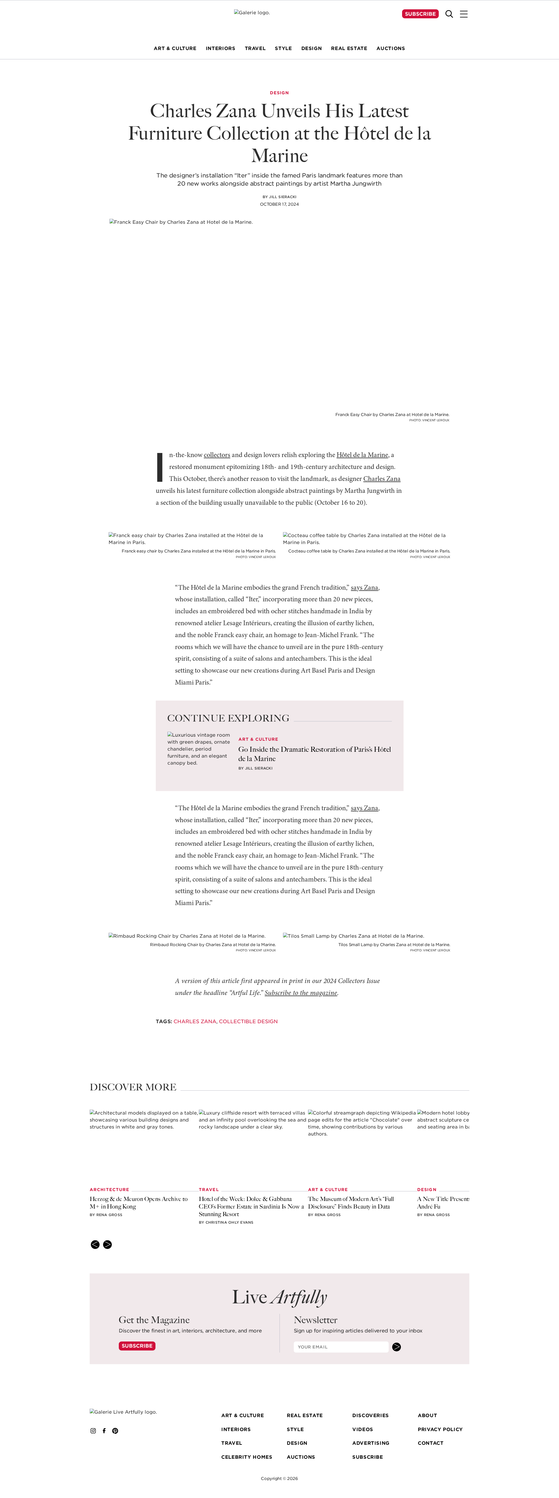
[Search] (449, 14)
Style (295, 1429)
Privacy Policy (440, 1429)
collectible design (248, 1021)
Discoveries (370, 1415)
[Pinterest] (115, 1430)
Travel (231, 1443)
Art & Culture (242, 1415)
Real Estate (305, 1415)
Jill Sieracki (282, 197)
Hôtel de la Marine (362, 455)
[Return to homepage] (132, 1412)
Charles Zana (382, 479)
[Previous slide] (95, 1244)
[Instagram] (93, 1430)
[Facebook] (104, 1430)
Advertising (371, 1443)
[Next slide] (107, 1244)
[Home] (279, 20)
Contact (430, 1443)
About (427, 1415)
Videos (362, 1429)
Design (297, 1443)
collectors (217, 455)
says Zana (364, 587)
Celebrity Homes (247, 1457)
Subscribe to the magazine (301, 993)
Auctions (301, 1457)
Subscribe (420, 14)
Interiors (236, 1429)
